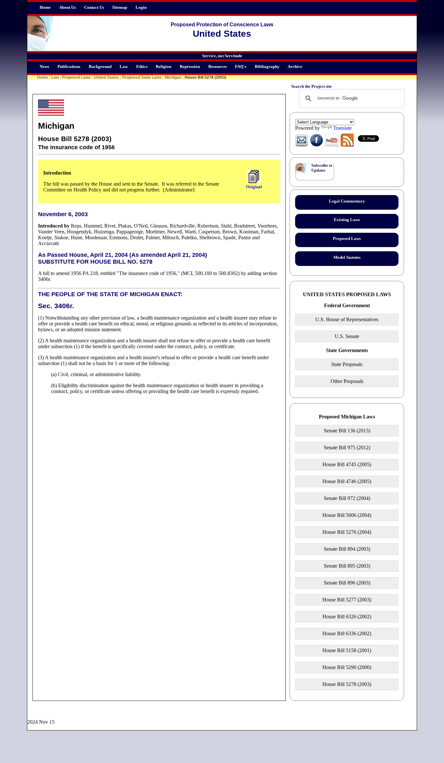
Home (45, 7)
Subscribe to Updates (321, 168)
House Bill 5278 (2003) (346, 684)
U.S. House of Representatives (346, 319)
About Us (67, 7)
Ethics (142, 66)
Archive (295, 66)
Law (124, 66)
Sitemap (119, 7)
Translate (342, 128)
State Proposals (346, 364)
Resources (217, 66)
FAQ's (240, 66)
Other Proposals (347, 381)
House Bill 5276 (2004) (346, 532)
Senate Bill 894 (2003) (347, 549)
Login (141, 7)
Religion (163, 66)
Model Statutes (346, 257)
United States (106, 77)
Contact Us (94, 7)
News (44, 66)
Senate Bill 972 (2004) (347, 498)
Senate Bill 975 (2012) (347, 447)
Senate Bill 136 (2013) (347, 430)
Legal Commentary (347, 201)
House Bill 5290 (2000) (346, 667)
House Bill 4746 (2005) (346, 481)
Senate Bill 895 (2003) (347, 566)
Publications (69, 66)
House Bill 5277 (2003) (346, 599)
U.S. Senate (347, 336)
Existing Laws (347, 219)
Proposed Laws (76, 77)
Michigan (173, 77)
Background (100, 66)
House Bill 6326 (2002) (346, 616)
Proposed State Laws (142, 77)
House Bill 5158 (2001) (346, 650)
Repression (190, 66)
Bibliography (267, 66)
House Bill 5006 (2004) (346, 515)
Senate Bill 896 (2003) (347, 582)
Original (254, 186)
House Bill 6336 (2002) (346, 633)
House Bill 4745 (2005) (346, 464)
